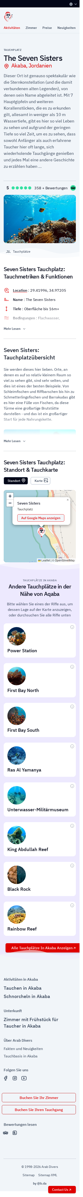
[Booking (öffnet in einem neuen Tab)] (14, 1132)
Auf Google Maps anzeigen (40, 518)
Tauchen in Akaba (23, 988)
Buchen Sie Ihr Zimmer (39, 1097)
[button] (41, 531)
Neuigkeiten (66, 28)
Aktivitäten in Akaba (21, 979)
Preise (47, 28)
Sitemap (29, 1175)
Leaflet (45, 560)
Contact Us (60, 1190)
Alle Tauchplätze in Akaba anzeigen (42, 948)
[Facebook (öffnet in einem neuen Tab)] (5, 1078)
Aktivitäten (12, 28)
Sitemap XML (47, 1175)
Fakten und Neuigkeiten (23, 1048)
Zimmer (31, 28)
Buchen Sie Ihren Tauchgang (39, 1109)
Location (20, 290)
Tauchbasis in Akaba (21, 1056)
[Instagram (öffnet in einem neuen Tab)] (14, 1078)
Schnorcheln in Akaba (27, 996)
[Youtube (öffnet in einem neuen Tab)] (24, 1078)
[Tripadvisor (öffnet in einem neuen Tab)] (5, 1132)
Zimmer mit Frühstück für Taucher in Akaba (31, 1022)
